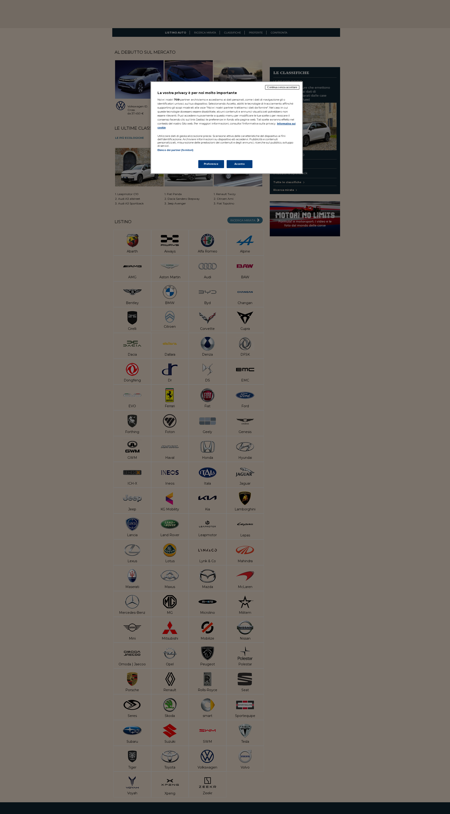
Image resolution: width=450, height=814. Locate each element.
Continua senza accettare (282, 87)
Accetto (239, 163)
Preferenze (211, 163)
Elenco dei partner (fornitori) (175, 150)
